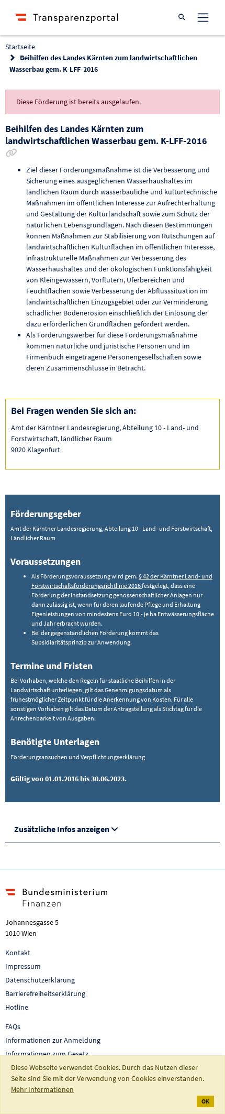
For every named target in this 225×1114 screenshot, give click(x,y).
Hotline (16, 1007)
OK (205, 1101)
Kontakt (17, 952)
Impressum (23, 966)
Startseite (20, 46)
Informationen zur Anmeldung (52, 1040)
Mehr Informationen (42, 1089)
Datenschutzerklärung (40, 980)
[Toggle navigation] (203, 17)
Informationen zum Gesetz (46, 1053)
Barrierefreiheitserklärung (45, 993)
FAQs (12, 1026)
